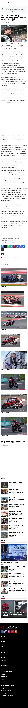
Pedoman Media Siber (7, 695)
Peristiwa (3, 657)
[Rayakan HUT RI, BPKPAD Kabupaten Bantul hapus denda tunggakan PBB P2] (4, 513)
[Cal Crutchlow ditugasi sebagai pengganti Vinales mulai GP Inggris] (14, 552)
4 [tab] (16, 618)
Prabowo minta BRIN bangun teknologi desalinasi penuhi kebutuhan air (17, 568)
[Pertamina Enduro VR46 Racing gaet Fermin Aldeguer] (14, 277)
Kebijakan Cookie (6, 690)
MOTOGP (6, 257)
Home (5, 8)
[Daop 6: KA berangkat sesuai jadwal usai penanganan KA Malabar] (4, 500)
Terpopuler (4, 641)
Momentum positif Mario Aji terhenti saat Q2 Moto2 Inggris (14, 411)
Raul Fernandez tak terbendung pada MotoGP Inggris (12, 368)
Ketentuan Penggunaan (7, 685)
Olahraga (11, 8)
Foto (2, 596)
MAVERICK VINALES (15, 257)
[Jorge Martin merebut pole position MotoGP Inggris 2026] (14, 426)
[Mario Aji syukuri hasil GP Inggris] (10, 340)
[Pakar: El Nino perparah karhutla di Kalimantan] (4, 484)
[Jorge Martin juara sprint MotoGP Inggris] (13, 382)
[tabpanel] (14, 609)
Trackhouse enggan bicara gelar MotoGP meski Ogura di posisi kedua (13, 442)
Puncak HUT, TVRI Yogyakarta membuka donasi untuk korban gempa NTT (13, 561)
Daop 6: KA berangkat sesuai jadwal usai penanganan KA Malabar (17, 499)
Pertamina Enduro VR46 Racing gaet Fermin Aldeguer (14, 285)
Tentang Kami (5, 693)
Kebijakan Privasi (5, 688)
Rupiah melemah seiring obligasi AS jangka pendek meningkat (16, 527)
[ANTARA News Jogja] (15, 1)
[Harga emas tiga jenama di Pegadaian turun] (4, 506)
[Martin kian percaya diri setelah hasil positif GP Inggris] (14, 320)
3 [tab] (14, 618)
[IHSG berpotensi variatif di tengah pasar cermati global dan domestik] (4, 520)
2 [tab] (12, 618)
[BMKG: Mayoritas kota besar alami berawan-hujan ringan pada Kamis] (4, 534)
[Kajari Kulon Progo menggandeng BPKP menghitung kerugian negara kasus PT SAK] (4, 491)
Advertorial (4, 676)
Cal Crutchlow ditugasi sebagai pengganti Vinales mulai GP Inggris (13, 10)
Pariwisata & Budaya (6, 671)
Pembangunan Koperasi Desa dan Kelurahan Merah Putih (13, 613)
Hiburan (3, 674)
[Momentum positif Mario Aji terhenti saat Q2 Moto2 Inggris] (14, 403)
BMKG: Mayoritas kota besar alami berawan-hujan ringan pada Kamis (17, 534)
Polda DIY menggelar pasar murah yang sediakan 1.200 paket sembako (16, 583)
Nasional (3, 679)
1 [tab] (9, 618)
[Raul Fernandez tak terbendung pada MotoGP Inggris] (14, 360)
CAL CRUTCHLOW (6, 261)
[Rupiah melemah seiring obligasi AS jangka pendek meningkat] (4, 527)
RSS (2, 698)
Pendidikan (4, 665)
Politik (3, 655)
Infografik (3, 681)
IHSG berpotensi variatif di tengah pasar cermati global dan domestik (17, 520)
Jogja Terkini (4, 652)
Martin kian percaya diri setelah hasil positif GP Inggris (13, 328)
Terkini (3, 478)
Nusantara (4, 649)
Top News (4, 540)
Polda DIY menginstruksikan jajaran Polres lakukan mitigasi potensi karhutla (17, 590)
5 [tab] (18, 618)
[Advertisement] (14, 119)
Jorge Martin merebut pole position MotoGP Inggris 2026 (14, 434)
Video (2, 646)
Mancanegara (4, 669)
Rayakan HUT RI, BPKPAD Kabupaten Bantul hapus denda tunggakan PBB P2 (16, 513)
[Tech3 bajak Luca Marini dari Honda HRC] (12, 299)
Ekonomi (3, 660)
